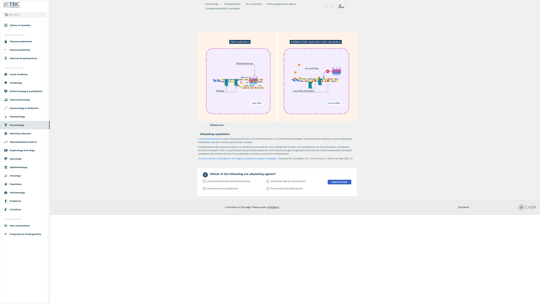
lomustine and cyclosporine (222, 188)
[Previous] (326, 6)
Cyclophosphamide (208, 139)
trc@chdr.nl (273, 207)
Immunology (211, 4)
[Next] (332, 6)
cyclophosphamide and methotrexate (228, 181)
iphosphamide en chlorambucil (288, 181)
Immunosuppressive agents (281, 4)
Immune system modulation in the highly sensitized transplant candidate (237, 158)
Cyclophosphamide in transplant (222, 8)
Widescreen (217, 125)
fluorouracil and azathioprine (287, 188)
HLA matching (253, 4)
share (341, 7)
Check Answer (339, 182)
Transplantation (232, 4)
